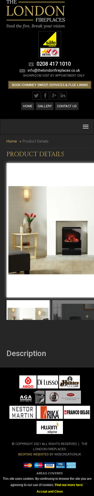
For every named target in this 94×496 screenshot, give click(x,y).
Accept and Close (50, 491)
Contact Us (67, 106)
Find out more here (69, 485)
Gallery (45, 106)
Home (27, 106)
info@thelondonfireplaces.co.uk (54, 70)
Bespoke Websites (33, 454)
